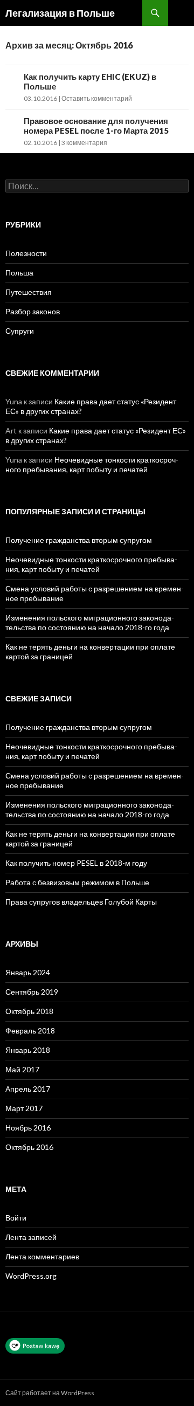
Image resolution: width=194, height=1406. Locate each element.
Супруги (19, 330)
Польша (19, 272)
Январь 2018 (27, 1049)
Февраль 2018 (30, 1030)
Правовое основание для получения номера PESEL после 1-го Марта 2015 (96, 125)
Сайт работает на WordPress (49, 1393)
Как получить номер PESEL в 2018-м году (76, 862)
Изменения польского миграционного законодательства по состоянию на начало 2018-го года (89, 622)
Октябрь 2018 (29, 1011)
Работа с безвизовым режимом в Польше (77, 882)
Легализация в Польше (60, 13)
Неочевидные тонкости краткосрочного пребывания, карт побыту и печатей (91, 464)
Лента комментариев (42, 1256)
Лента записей (31, 1237)
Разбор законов (32, 311)
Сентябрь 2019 (31, 991)
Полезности (26, 253)
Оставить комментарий (96, 98)
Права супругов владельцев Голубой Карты (81, 901)
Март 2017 (24, 1108)
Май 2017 (22, 1069)
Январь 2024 (27, 972)
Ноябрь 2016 (28, 1127)
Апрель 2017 (27, 1088)
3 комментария (84, 143)
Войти (15, 1217)
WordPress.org (31, 1275)
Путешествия (28, 292)
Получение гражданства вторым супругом (78, 540)
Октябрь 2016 (29, 1147)
